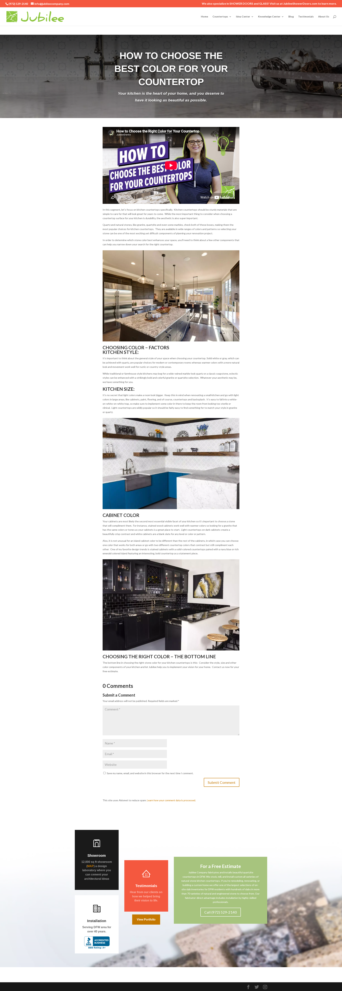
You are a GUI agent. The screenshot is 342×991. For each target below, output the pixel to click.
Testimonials (306, 16)
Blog (291, 16)
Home (204, 16)
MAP (90, 866)
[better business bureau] (96, 946)
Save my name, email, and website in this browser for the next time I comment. (150, 773)
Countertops (220, 16)
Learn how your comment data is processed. (171, 800)
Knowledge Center (269, 16)
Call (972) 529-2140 (220, 912)
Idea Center (243, 16)
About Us (323, 16)
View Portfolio (146, 919)
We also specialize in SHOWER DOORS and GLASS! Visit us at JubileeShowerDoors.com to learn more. (269, 3)
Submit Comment (221, 782)
